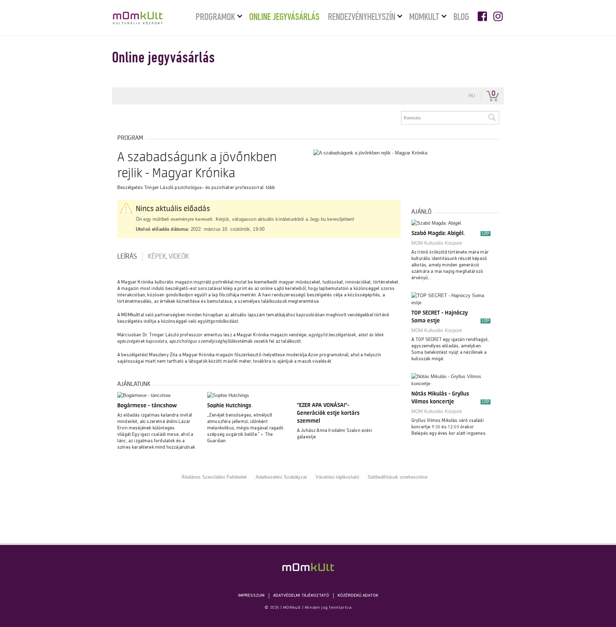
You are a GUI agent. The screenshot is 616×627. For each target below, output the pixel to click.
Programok (215, 17)
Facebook (483, 16)
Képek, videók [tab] (168, 256)
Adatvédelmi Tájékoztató (301, 595)
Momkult (424, 17)
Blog (461, 17)
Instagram (498, 16)
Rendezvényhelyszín (361, 17)
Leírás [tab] (127, 256)
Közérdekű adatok (358, 595)
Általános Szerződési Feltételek (214, 477)
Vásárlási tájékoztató (337, 477)
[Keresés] (491, 117)
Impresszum (251, 595)
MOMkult (138, 17)
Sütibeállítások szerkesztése (397, 477)
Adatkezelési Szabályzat (281, 477)
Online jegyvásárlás (284, 17)
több (270, 187)
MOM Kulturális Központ (436, 243)
